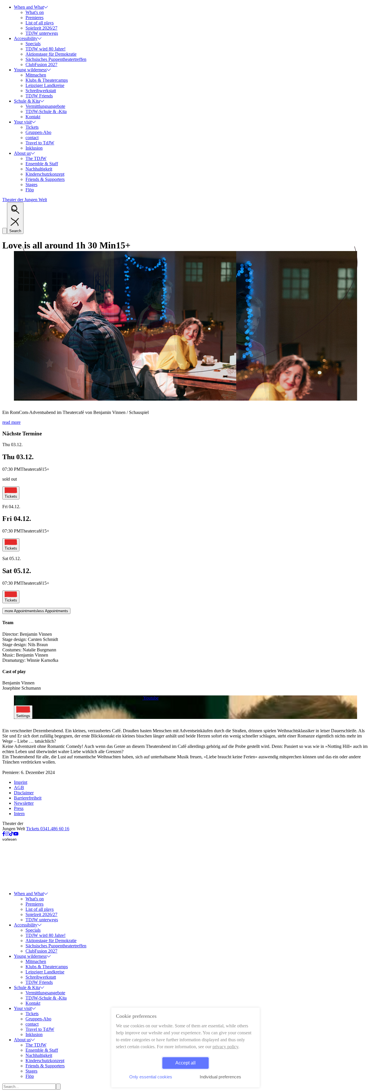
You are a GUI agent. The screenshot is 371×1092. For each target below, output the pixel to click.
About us (22, 153)
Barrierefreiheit (27, 797)
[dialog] (185, 1047)
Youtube (150, 697)
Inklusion (34, 148)
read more (11, 422)
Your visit (23, 121)
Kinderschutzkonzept (45, 174)
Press (18, 808)
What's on (35, 12)
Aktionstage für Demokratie (51, 54)
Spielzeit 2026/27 (41, 28)
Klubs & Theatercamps (47, 80)
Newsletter (24, 803)
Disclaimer (24, 792)
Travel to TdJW (40, 142)
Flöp (30, 189)
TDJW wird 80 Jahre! (46, 48)
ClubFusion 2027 (41, 64)
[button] (185, 399)
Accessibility (25, 38)
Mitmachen (36, 74)
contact (32, 137)
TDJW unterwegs (42, 33)
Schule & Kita (27, 101)
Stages (31, 184)
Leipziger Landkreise (45, 85)
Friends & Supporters (45, 179)
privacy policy (225, 1046)
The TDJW (36, 158)
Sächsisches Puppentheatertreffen (56, 59)
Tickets (32, 127)
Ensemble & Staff (42, 163)
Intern (19, 813)
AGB (19, 787)
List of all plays (40, 22)
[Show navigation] (4, 231)
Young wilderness (30, 69)
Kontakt (33, 116)
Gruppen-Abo (38, 132)
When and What (29, 7)
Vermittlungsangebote (45, 106)
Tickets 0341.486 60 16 (47, 828)
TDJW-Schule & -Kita (46, 111)
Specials (33, 43)
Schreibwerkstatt (41, 90)
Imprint (20, 782)
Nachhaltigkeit (39, 168)
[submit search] (58, 1087)
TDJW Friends (39, 95)
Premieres (34, 17)
